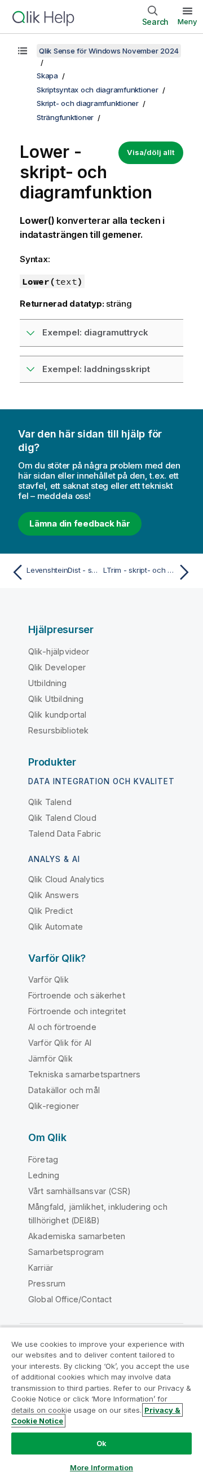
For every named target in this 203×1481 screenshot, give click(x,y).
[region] (101, 1404)
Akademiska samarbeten (76, 1236)
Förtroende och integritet (77, 1011)
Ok (101, 1443)
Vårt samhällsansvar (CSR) (79, 1191)
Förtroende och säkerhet (76, 995)
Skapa (47, 75)
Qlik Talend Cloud (62, 818)
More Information (101, 1467)
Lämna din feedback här (79, 523)
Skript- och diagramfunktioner (88, 103)
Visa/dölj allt (151, 152)
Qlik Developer (57, 667)
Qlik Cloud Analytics (66, 879)
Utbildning (47, 683)
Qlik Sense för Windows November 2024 (109, 50)
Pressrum (46, 1283)
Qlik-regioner (53, 1106)
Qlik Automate (55, 926)
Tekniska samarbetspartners (84, 1074)
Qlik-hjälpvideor (59, 651)
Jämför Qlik (50, 1058)
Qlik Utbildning (55, 699)
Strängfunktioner (65, 117)
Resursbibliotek (58, 730)
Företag (43, 1159)
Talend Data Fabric (64, 833)
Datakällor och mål (64, 1090)
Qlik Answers (53, 895)
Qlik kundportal (57, 714)
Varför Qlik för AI (59, 1042)
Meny (187, 21)
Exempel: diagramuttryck (95, 332)
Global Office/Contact (70, 1299)
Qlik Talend (50, 802)
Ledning (43, 1175)
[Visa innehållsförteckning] (22, 50)
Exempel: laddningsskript (96, 369)
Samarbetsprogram (66, 1252)
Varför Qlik (48, 979)
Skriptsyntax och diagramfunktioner (97, 89)
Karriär (40, 1267)
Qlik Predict (50, 911)
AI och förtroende (62, 1027)
